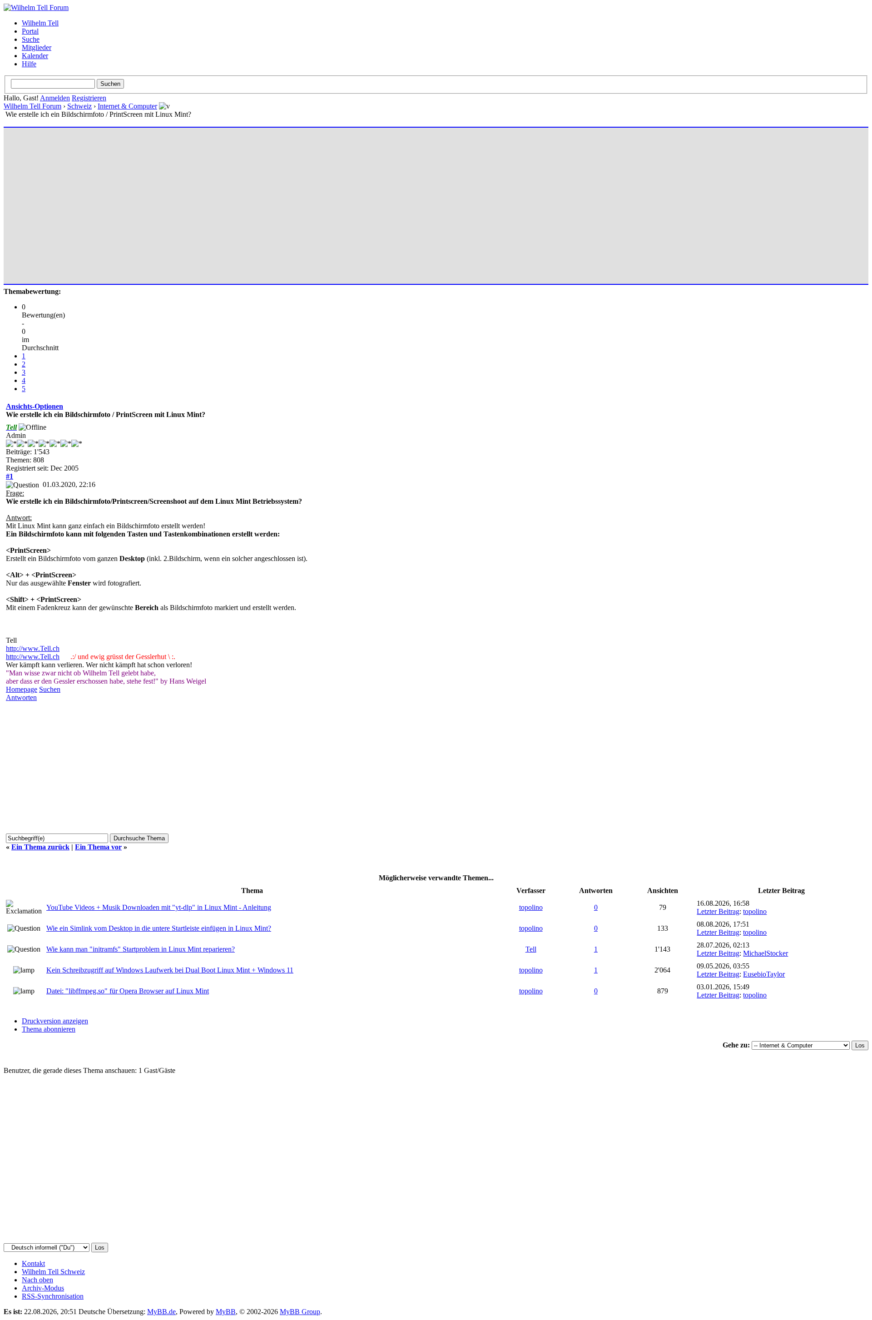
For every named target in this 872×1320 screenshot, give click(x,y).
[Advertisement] (278, 201)
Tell (530, 949)
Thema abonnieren (48, 1029)
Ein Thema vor (98, 847)
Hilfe (29, 64)
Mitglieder (36, 47)
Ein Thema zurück (40, 847)
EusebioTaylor (764, 974)
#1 (9, 476)
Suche (31, 39)
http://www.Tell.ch (32, 648)
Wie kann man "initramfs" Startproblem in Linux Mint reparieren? (140, 949)
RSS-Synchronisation (53, 1296)
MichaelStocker (765, 953)
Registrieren (89, 98)
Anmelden (55, 98)
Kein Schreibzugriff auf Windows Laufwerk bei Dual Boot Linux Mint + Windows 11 (169, 970)
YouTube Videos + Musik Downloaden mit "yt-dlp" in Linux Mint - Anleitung (158, 907)
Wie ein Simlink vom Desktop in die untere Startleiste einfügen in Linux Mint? (158, 928)
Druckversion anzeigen (55, 1021)
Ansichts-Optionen (34, 406)
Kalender (35, 56)
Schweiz (79, 106)
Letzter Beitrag (718, 911)
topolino (531, 907)
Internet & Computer (127, 106)
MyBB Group (300, 1311)
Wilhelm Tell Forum (32, 106)
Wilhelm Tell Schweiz (53, 1271)
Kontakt (33, 1263)
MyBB (226, 1311)
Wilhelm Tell (40, 23)
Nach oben (37, 1280)
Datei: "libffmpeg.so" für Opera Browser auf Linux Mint (127, 991)
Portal (30, 31)
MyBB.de (161, 1311)
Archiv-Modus (43, 1288)
